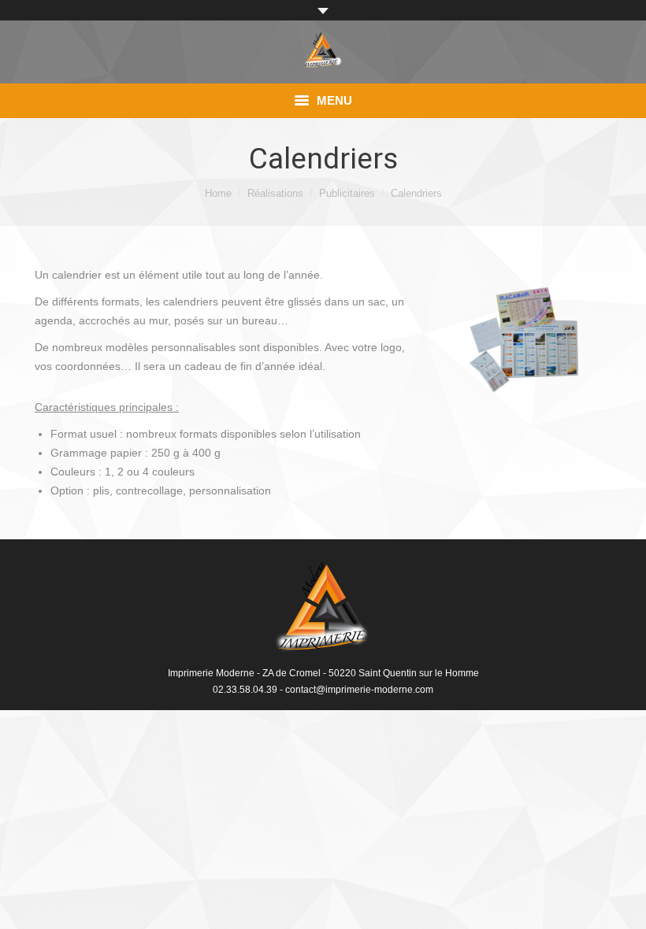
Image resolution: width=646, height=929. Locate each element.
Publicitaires (347, 193)
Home (218, 193)
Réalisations (275, 193)
